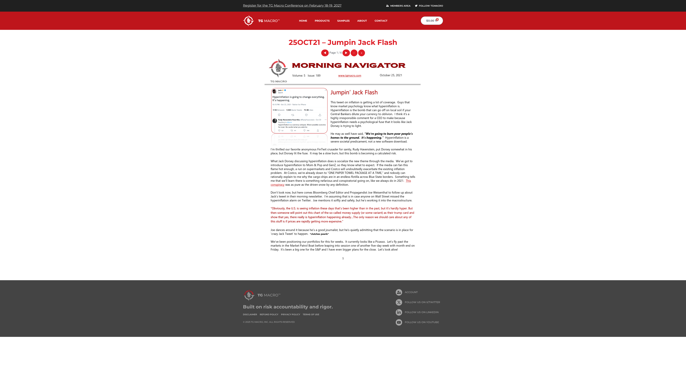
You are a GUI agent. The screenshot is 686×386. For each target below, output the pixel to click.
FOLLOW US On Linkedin (422, 312)
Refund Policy (269, 314)
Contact (381, 20)
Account (411, 292)
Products (322, 20)
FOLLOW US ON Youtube (422, 322)
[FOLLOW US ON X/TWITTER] (399, 302)
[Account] (399, 292)
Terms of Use (311, 314)
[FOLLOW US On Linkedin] (399, 312)
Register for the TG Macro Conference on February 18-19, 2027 (292, 6)
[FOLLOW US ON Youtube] (399, 322)
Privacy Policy (290, 314)
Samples (343, 20)
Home (303, 20)
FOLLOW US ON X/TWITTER (422, 302)
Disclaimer (250, 314)
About (362, 20)
